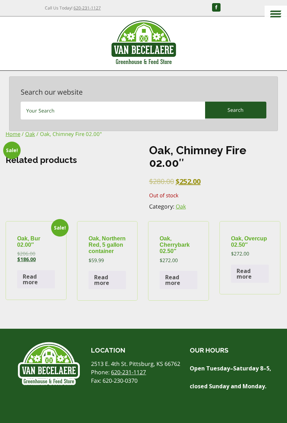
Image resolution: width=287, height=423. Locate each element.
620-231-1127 (87, 8)
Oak (30, 133)
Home (13, 133)
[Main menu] (276, 14)
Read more (30, 279)
